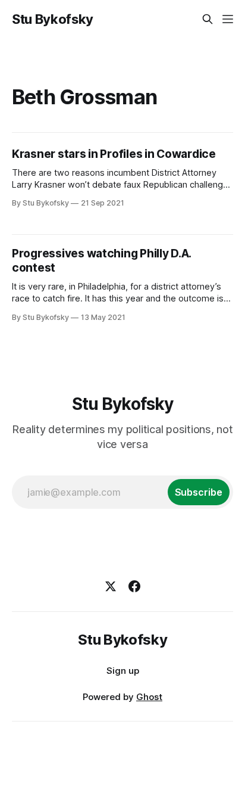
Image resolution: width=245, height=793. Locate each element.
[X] (111, 586)
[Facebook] (134, 586)
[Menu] (227, 19)
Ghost (149, 696)
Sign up (122, 670)
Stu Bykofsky (52, 19)
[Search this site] (207, 19)
